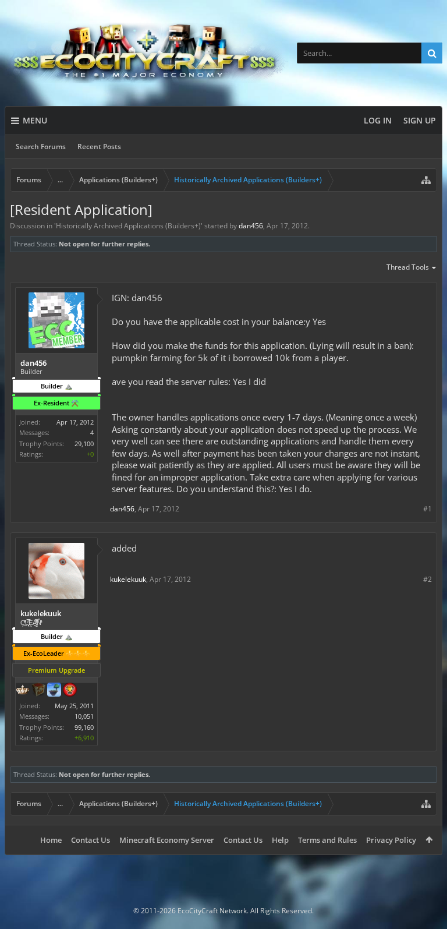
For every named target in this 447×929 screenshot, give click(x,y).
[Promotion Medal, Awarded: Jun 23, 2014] (38, 691)
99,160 (84, 727)
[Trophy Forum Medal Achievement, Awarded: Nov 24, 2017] (70, 691)
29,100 (84, 443)
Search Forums (41, 146)
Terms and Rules (327, 840)
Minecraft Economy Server (166, 840)
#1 (427, 508)
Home (51, 840)
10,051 (84, 716)
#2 (427, 579)
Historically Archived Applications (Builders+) (128, 226)
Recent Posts (99, 146)
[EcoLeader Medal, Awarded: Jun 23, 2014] (23, 691)
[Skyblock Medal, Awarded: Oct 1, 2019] (54, 691)
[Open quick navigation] (426, 180)
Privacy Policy (391, 840)
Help (280, 840)
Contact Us (90, 840)
